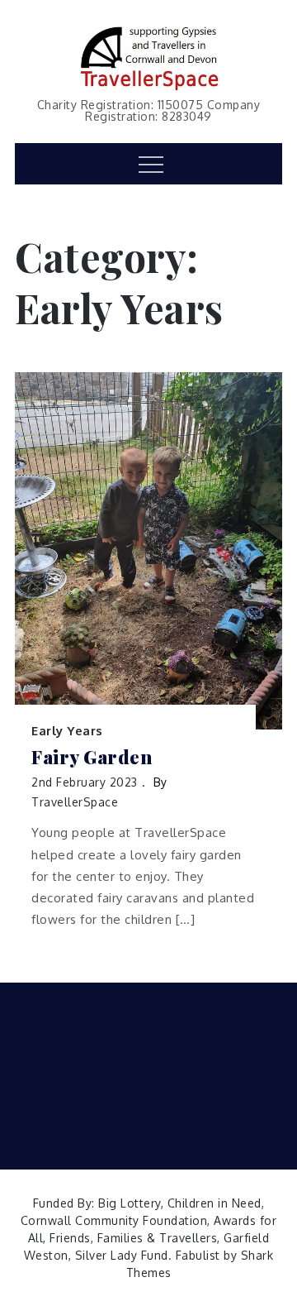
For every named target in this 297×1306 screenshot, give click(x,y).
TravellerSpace (74, 802)
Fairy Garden (91, 757)
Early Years (67, 731)
